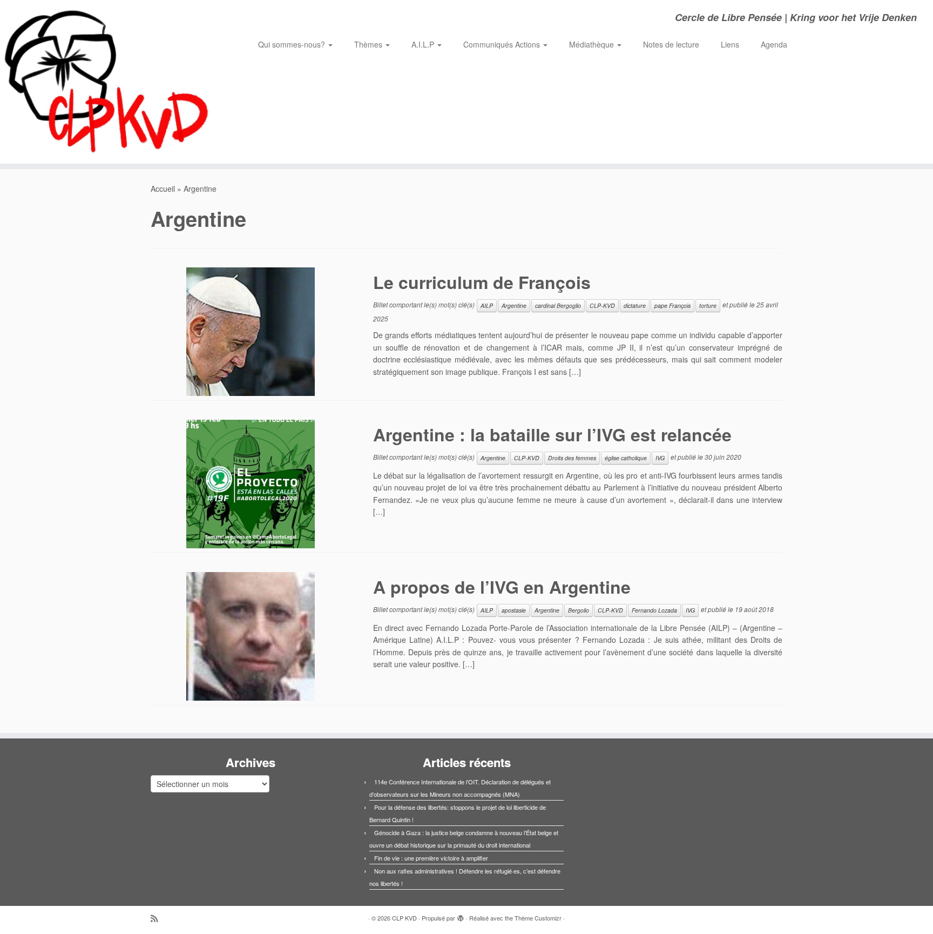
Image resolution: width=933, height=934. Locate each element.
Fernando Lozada (654, 610)
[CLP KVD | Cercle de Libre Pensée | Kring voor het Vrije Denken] (107, 81)
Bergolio (578, 610)
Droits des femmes (572, 458)
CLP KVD (404, 917)
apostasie (514, 610)
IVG (660, 458)
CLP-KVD (602, 305)
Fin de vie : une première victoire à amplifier (431, 858)
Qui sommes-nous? (292, 44)
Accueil (163, 188)
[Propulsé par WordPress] (460, 915)
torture (707, 305)
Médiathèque (592, 44)
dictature (635, 305)
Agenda (774, 44)
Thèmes (369, 44)
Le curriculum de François (482, 282)
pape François (672, 305)
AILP (487, 305)
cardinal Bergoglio (558, 305)
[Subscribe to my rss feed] (158, 918)
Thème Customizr (538, 917)
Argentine (514, 305)
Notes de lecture (671, 44)
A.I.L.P (423, 44)
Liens (730, 44)
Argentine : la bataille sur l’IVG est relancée (552, 434)
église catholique (626, 458)
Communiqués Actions (502, 44)
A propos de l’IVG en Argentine (502, 586)
